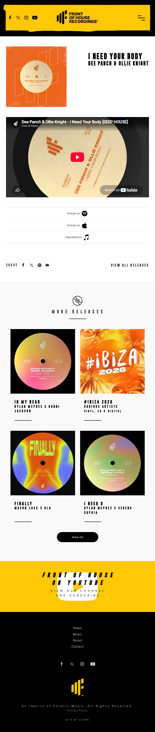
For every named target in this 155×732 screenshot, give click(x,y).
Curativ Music (68, 706)
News (77, 628)
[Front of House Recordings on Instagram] (26, 17)
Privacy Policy (77, 710)
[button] (141, 18)
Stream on (73, 213)
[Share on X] (31, 264)
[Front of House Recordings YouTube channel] (35, 17)
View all (77, 537)
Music (77, 634)
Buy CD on (108, 343)
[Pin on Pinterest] (40, 264)
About (77, 640)
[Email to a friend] (48, 264)
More (43, 381)
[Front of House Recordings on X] (18, 17)
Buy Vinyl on (108, 355)
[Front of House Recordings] (77, 16)
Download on (74, 237)
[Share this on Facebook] (23, 264)
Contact (77, 646)
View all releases (130, 265)
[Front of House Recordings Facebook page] (10, 17)
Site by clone (77, 719)
